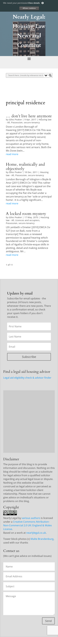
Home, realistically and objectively (25, 166)
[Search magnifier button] (50, 75)
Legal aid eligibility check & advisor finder (27, 377)
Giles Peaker (15, 119)
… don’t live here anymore (29, 116)
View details (34, 3)
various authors (31, 518)
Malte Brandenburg (42, 539)
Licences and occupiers (27, 220)
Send (48, 621)
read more (12, 154)
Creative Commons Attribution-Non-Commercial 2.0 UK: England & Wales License (27, 525)
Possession (17, 122)
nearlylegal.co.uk (36, 532)
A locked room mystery (26, 213)
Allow (29, 8)
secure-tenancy (32, 122)
